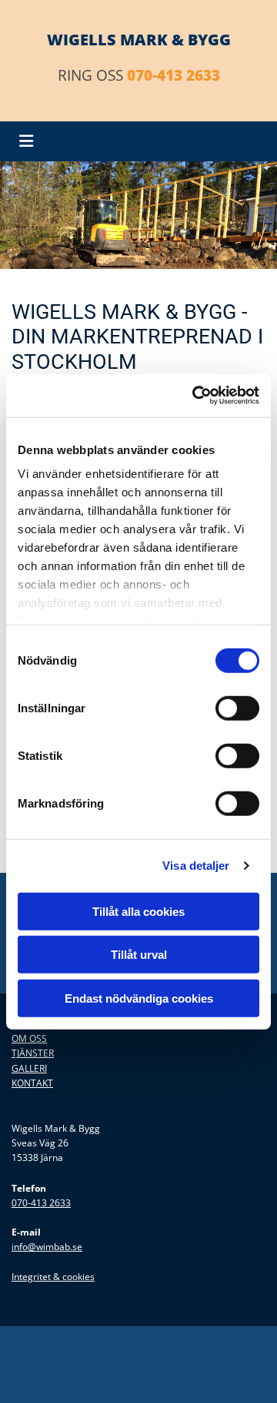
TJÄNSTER (33, 1053)
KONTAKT (32, 1083)
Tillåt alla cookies (138, 910)
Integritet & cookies (53, 1276)
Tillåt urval (139, 954)
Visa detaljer (195, 865)
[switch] (237, 707)
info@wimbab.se (47, 1246)
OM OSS (29, 1038)
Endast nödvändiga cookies (139, 997)
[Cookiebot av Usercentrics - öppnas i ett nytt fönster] (195, 396)
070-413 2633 (173, 75)
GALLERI (29, 1068)
